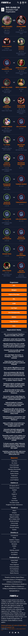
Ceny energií (14, 523)
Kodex (3, 627)
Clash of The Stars (14, 294)
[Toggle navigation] (25, 2)
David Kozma (14, 477)
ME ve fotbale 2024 (14, 519)
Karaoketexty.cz (7, 584)
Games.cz (12, 579)
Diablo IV (14, 494)
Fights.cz (14, 586)
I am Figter (14, 308)
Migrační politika (14, 517)
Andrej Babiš (14, 560)
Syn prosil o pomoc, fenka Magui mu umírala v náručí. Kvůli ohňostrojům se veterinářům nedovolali (14, 398)
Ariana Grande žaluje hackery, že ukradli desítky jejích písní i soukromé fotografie (14, 363)
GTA (14, 492)
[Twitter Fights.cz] (15, 632)
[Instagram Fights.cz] (12, 632)
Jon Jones (14, 463)
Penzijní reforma (14, 527)
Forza (14, 496)
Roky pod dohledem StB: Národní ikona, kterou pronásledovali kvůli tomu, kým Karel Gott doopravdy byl (14, 374)
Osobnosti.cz (17, 582)
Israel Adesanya (14, 467)
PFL (14, 299)
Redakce (9, 625)
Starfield (14, 490)
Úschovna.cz (16, 584)
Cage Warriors (14, 321)
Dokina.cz (20, 586)
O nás (12, 627)
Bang (14, 537)
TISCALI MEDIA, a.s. (12, 628)
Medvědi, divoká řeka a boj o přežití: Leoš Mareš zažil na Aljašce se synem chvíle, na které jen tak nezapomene (14, 345)
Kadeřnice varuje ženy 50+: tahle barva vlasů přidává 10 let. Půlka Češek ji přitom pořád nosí (14, 453)
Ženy (21, 577)
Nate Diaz (14, 461)
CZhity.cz (5, 588)
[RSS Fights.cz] (18, 632)
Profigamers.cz (20, 579)
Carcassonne (14, 535)
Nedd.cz (23, 584)
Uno (14, 548)
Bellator (14, 317)
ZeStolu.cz (10, 582)
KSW (14, 303)
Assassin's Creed (14, 488)
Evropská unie (14, 525)
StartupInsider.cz (14, 590)
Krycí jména (14, 552)
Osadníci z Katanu (14, 539)
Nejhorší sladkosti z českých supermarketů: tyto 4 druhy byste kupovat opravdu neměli (14, 404)
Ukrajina (14, 512)
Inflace (14, 510)
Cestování (6, 579)
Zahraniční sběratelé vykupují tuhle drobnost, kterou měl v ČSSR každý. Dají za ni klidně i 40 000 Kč (14, 431)
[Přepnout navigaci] (20, 2)
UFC (14, 285)
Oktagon (14, 290)
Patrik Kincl (14, 475)
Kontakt (8, 627)
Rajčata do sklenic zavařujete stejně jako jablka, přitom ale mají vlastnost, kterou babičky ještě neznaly (14, 385)
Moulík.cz (7, 586)
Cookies (15, 625)
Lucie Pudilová (14, 479)
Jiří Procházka (14, 471)
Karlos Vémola (14, 473)
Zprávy (13, 577)
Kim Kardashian (14, 569)
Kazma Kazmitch (14, 566)
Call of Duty (14, 500)
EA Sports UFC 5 (14, 485)
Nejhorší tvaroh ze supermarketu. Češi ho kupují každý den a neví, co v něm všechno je (14, 418)
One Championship (14, 312)
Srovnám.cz (21, 588)
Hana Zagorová (14, 564)
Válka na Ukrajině (14, 515)
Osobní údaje (22, 625)
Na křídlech (14, 554)
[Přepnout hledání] (18, 2)
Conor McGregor (14, 465)
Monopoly (14, 544)
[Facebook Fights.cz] (9, 632)
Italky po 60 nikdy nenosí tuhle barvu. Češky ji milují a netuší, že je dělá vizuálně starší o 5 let (14, 424)
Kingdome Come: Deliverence (14, 504)
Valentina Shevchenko (14, 469)
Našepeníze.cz (13, 588)
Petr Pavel (14, 562)
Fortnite (14, 498)
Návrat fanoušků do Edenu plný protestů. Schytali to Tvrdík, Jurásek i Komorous (14, 391)
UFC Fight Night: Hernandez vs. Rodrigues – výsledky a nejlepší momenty (14, 356)
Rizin (14, 326)
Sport (17, 577)
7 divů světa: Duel (14, 542)
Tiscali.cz (7, 577)
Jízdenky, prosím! (14, 550)
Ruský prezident (14, 521)
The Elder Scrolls (14, 502)
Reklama (3, 625)
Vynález (14, 529)
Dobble (14, 546)
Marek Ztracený (14, 573)
